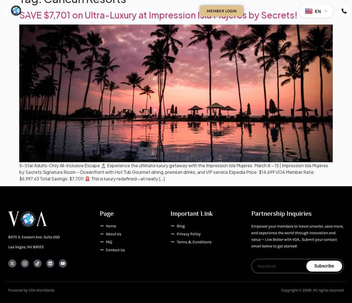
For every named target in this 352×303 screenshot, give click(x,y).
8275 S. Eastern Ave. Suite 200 (34, 237)
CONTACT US (181, 10)
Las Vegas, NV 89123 (25, 247)
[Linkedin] (50, 263)
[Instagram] (25, 263)
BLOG (158, 10)
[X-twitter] (12, 263)
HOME (115, 10)
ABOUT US (137, 10)
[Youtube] (63, 263)
